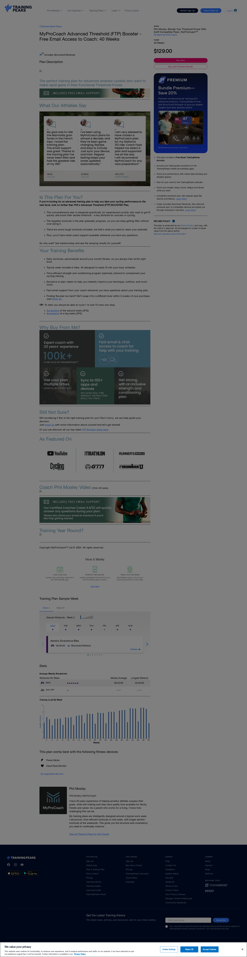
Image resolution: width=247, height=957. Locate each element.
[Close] (242, 949)
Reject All (189, 949)
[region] (123, 949)
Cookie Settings (169, 949)
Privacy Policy (80, 954)
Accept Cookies (209, 949)
